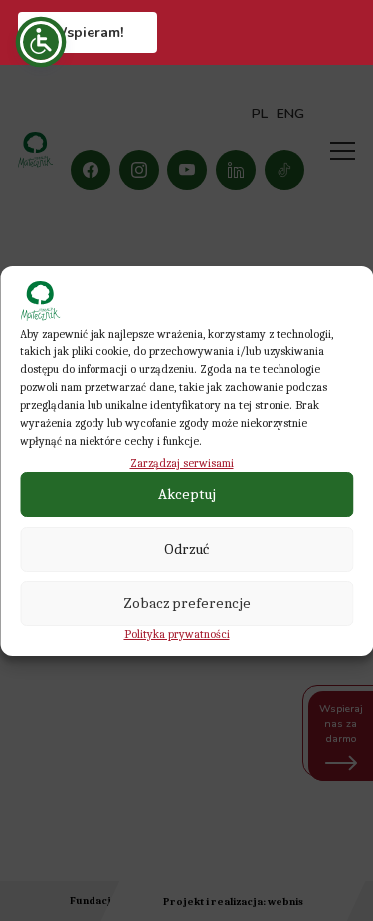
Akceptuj (187, 494)
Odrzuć (186, 549)
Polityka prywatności (177, 634)
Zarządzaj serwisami (182, 463)
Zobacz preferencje (187, 603)
